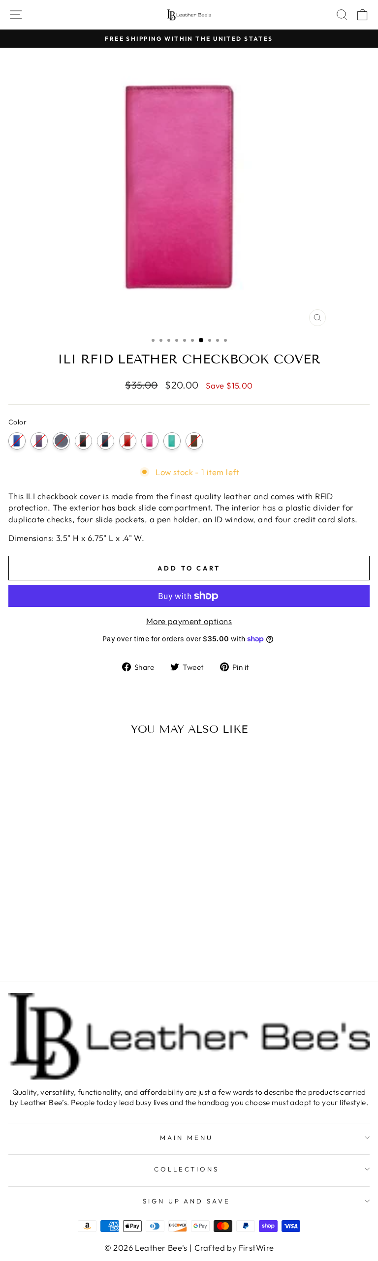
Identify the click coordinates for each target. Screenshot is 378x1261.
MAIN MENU (186, 1137)
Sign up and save (187, 1201)
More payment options (189, 621)
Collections (187, 1169)
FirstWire (256, 1247)
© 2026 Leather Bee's (146, 1247)
